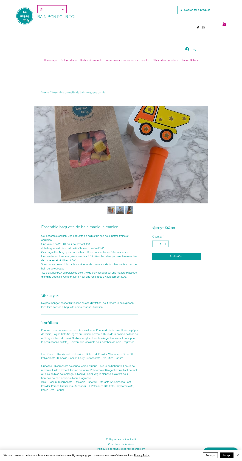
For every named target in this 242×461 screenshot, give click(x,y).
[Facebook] (198, 27)
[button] (224, 24)
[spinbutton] (160, 244)
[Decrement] (155, 244)
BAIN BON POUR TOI (56, 16)
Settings (210, 455)
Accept (226, 455)
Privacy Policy (142, 455)
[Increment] (165, 244)
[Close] (238, 455)
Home (45, 92)
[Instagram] (203, 27)
